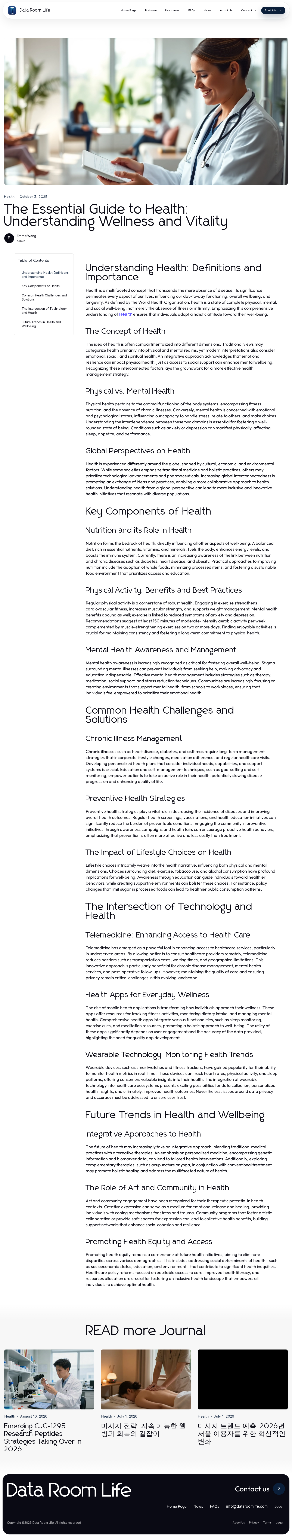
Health (9, 196)
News (198, 1506)
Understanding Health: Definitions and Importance (45, 274)
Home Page (177, 1506)
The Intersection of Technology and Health (44, 310)
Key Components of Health (41, 286)
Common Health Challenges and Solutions (44, 297)
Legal (279, 1522)
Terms (267, 1522)
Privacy (254, 1522)
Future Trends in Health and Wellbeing (41, 324)
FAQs (214, 1506)
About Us (239, 1522)
